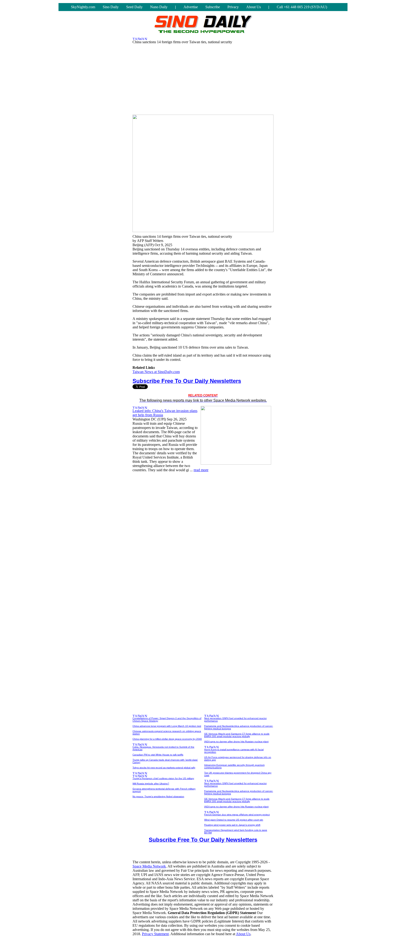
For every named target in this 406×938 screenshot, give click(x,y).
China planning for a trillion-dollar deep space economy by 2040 (167, 739)
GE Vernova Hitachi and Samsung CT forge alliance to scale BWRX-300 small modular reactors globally (236, 735)
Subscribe (212, 7)
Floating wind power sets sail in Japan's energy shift (232, 825)
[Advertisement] (203, 78)
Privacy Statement (155, 934)
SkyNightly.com (83, 7)
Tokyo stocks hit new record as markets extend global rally (164, 767)
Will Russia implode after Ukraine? (151, 783)
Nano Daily (159, 7)
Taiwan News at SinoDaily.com (156, 372)
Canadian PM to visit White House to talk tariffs (158, 754)
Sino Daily (111, 7)
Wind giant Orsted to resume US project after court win (233, 819)
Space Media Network (149, 866)
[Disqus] (203, 535)
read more (201, 470)
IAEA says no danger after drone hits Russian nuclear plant (236, 741)
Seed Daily (134, 7)
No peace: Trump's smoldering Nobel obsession (158, 796)
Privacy (233, 7)
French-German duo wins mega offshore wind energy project (237, 814)
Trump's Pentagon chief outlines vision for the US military (163, 778)
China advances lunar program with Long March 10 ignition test (167, 726)
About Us (253, 7)
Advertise (190, 7)
